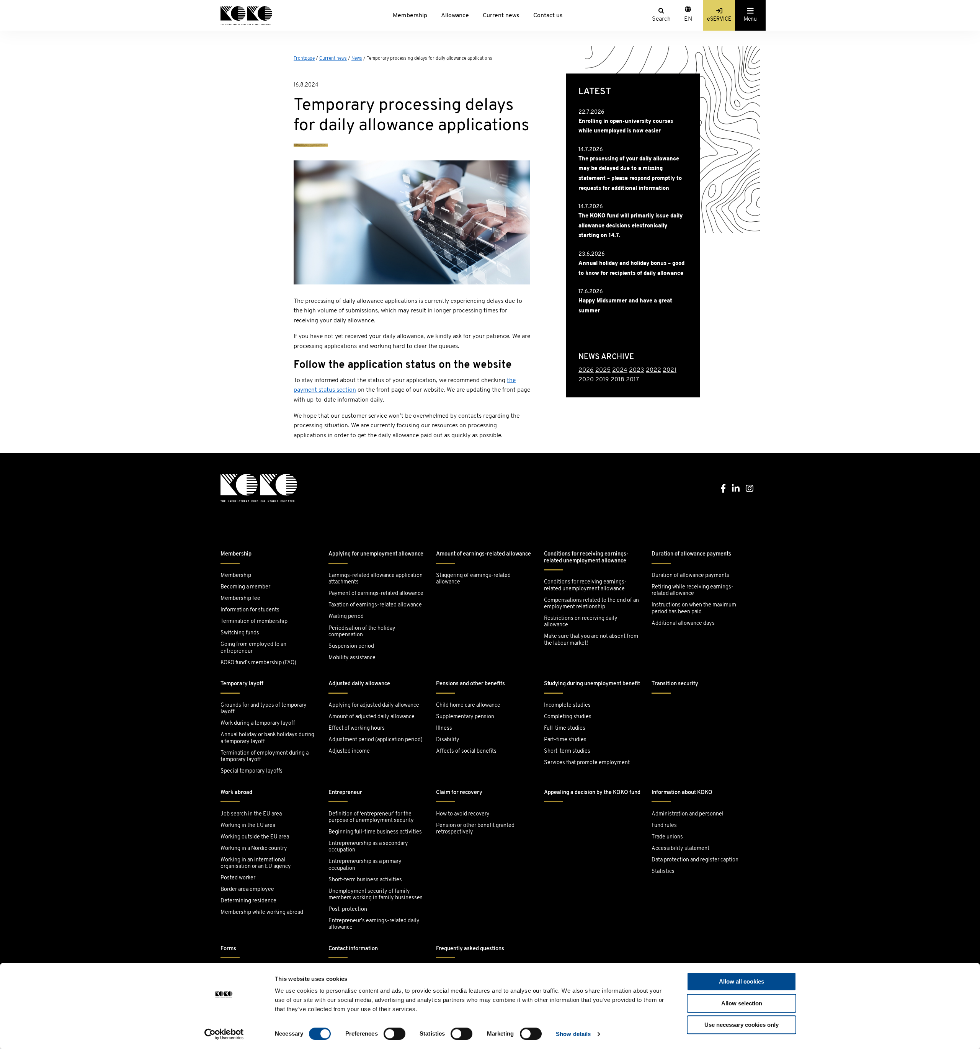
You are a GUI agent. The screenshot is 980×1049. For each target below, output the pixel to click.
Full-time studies (564, 728)
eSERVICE (719, 19)
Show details (573, 1034)
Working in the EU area (247, 825)
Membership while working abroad (262, 912)
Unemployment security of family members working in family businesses (375, 895)
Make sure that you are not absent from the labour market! (591, 640)
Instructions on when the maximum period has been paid (694, 608)
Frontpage (304, 58)
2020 (586, 380)
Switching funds (239, 633)
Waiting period (346, 616)
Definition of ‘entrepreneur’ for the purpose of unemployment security (371, 817)
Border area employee (247, 889)
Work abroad (236, 793)
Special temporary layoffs (251, 771)
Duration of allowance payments (691, 554)
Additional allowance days (683, 623)
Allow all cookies (741, 981)
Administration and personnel (688, 814)
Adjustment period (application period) (375, 740)
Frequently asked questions (470, 949)
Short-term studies (567, 751)
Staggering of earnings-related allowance (473, 579)
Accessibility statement (680, 848)
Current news (501, 16)
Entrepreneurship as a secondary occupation (368, 847)
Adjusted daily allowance (359, 684)
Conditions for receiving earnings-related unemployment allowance (586, 557)
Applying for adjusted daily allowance (373, 705)
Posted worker (237, 878)
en (688, 19)
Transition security (675, 684)
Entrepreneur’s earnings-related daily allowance (374, 924)
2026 (586, 370)
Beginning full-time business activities (375, 832)
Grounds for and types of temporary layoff (263, 709)
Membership (410, 16)
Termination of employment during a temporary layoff (264, 756)
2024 (619, 370)
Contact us (548, 16)
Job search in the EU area (251, 814)
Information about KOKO (682, 793)
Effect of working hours (356, 728)
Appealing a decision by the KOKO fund (592, 793)
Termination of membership (253, 621)
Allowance (455, 16)
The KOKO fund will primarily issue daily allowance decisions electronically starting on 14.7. (630, 226)
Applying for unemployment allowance (375, 554)
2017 (632, 380)
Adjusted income (349, 751)
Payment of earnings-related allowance (375, 593)
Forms (228, 949)
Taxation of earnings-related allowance (375, 605)
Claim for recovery (459, 793)
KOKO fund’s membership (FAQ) (258, 663)
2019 (602, 380)
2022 (653, 370)
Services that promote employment (587, 763)
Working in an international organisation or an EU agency (255, 863)
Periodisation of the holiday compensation (361, 632)
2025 (603, 370)
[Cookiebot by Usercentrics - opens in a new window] (224, 1034)
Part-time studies (565, 740)
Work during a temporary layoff (257, 723)
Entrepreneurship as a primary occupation (365, 865)
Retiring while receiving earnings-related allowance (692, 590)
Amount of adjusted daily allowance (371, 717)
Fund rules (664, 825)
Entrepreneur (345, 793)
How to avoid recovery (463, 814)
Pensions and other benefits (470, 684)
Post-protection (347, 909)
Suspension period (351, 646)
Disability (447, 740)
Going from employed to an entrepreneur (253, 648)
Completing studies (567, 717)
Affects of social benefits (466, 751)
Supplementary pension (465, 717)
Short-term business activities (365, 880)
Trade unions (667, 837)
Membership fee (240, 598)
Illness (444, 728)
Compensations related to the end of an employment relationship (591, 604)
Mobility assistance (352, 658)
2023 (636, 370)
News (356, 58)
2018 (617, 380)
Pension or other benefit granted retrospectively (475, 829)
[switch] (394, 1034)
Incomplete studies (567, 705)
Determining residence (248, 901)
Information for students (249, 610)
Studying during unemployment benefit (592, 684)
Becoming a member (245, 587)
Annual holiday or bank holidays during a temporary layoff (267, 738)
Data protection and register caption (695, 860)
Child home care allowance (468, 705)
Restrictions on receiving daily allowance (580, 622)
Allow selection (741, 1003)
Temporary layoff (241, 684)
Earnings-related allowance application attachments (375, 579)
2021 (669, 370)
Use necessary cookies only (741, 1024)
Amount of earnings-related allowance (483, 554)
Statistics (663, 871)
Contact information (353, 949)
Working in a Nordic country (253, 848)
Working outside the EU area (254, 837)
